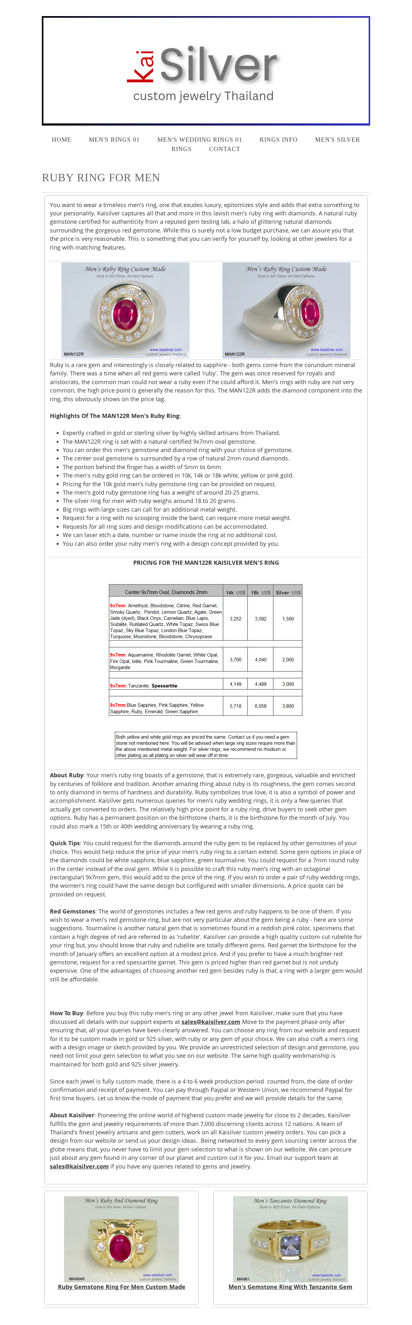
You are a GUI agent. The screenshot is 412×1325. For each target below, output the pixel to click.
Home (61, 139)
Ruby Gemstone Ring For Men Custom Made (121, 1287)
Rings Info (279, 139)
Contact (224, 149)
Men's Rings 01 (114, 139)
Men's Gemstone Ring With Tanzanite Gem (290, 1287)
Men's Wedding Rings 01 (199, 139)
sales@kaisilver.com (211, 1022)
